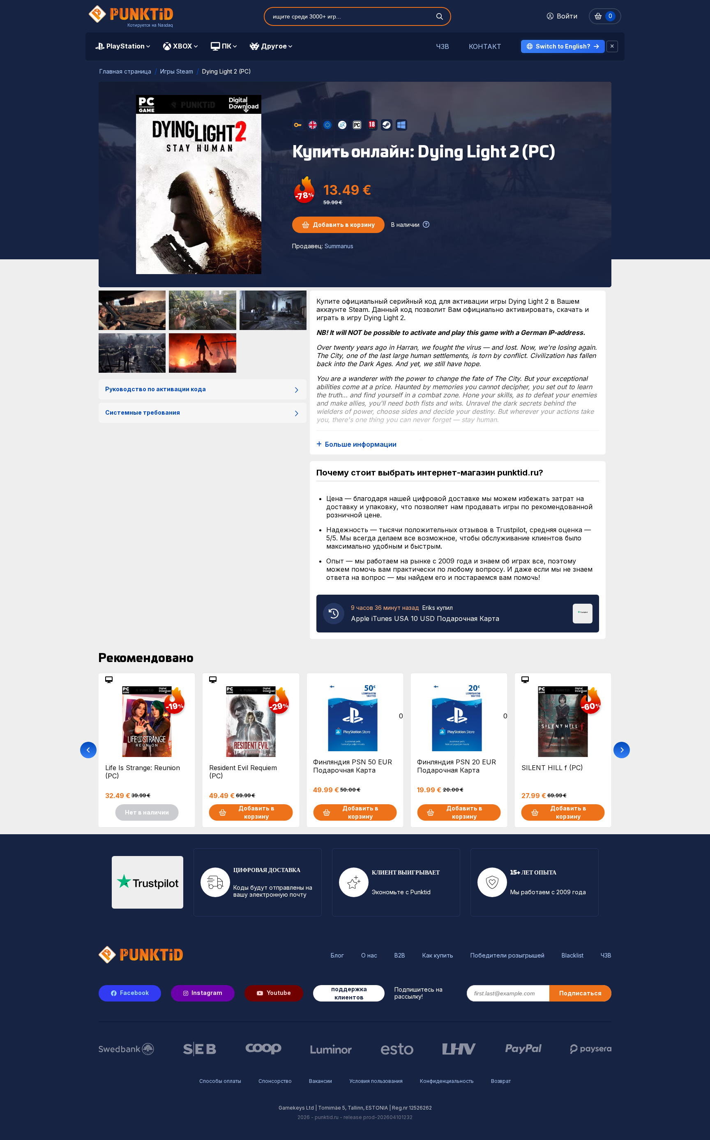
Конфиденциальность (447, 1081)
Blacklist (572, 955)
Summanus (339, 245)
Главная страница (125, 71)
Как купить (437, 955)
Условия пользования (376, 1081)
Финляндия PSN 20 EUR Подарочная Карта (456, 766)
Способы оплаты (220, 1081)
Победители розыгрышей (507, 955)
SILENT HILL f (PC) (552, 768)
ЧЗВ (442, 47)
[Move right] (621, 750)
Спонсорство (275, 1081)
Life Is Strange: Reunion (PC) (142, 772)
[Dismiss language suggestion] (612, 46)
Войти (567, 16)
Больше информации (360, 444)
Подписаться (580, 993)
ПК (226, 46)
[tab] (122, 46)
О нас (369, 955)
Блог (337, 955)
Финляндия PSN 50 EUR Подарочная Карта (352, 766)
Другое (274, 46)
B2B (399, 955)
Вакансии (320, 1081)
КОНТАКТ (485, 47)
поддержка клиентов (349, 993)
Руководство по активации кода (155, 388)
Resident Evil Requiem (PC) (243, 772)
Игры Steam (176, 71)
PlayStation (125, 46)
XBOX (182, 46)
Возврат (501, 1081)
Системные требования (142, 412)
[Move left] (88, 750)
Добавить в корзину (344, 224)
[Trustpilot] (583, 612)
